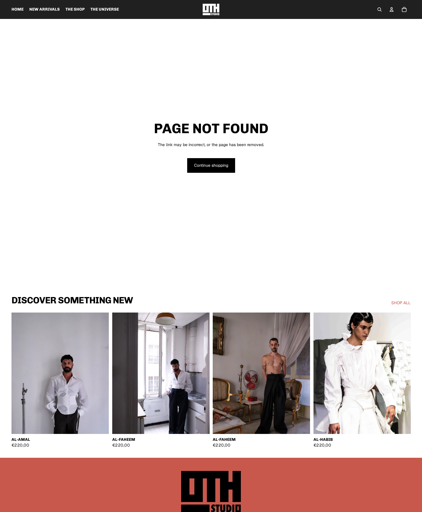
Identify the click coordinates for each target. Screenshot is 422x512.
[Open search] (379, 9)
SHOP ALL (401, 302)
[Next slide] (100, 373)
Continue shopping (211, 165)
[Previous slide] (20, 373)
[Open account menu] (391, 9)
